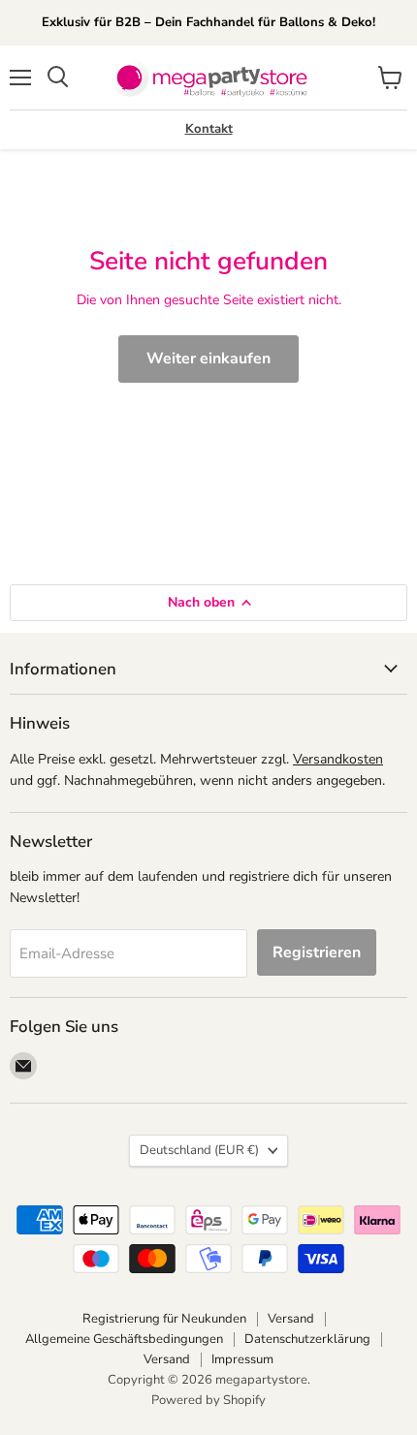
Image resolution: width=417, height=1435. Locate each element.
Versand (291, 1318)
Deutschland (199, 1150)
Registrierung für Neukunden (164, 1318)
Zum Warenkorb (230, 1388)
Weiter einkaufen (208, 358)
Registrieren (317, 952)
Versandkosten (338, 759)
